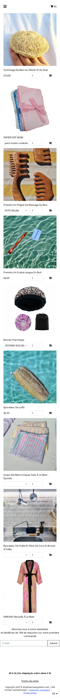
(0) (55, 6)
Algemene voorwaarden (41, 690)
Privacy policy (30, 692)
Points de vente (30, 681)
